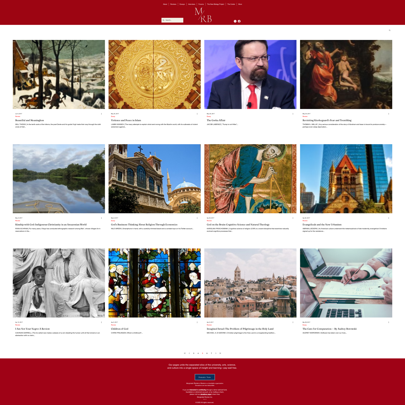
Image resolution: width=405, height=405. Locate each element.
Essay (113, 116)
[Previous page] (189, 353)
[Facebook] (239, 21)
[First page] (185, 353)
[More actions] (102, 113)
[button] (390, 30)
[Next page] (216, 353)
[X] (235, 21)
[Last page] (220, 353)
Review (17, 116)
